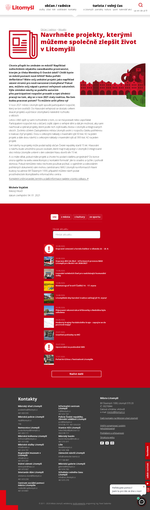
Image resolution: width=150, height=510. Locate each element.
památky (99, 9)
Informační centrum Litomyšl (69, 407)
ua (135, 10)
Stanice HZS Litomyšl (69, 427)
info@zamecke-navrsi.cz (69, 456)
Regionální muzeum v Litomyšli (29, 454)
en (138, 10)
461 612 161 (63, 414)
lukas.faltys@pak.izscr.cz (69, 430)
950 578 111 (63, 433)
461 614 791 (23, 450)
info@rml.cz (23, 458)
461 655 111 (23, 433)
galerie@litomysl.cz (66, 467)
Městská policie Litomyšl (31, 416)
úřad (48, 9)
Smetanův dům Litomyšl (31, 472)
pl (144, 10)
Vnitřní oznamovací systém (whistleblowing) (112, 427)
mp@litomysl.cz (24, 420)
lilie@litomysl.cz (65, 447)
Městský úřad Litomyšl (30, 406)
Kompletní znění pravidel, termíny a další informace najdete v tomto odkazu (47, 178)
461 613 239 (23, 479)
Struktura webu (107, 437)
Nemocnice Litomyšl (28, 427)
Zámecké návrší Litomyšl (71, 453)
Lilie (60, 444)
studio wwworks (79, 503)
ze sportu (95, 216)
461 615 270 (63, 480)
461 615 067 (23, 469)
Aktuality (62, 29)
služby (42, 9)
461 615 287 (23, 460)
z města (65, 216)
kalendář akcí (125, 9)
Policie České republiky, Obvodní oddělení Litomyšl (72, 418)
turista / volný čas (107, 5)
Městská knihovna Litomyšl (32, 436)
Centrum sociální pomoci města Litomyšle (31, 484)
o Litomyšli (88, 9)
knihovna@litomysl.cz (27, 439)
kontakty (72, 9)
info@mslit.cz (24, 447)
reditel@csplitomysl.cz (28, 488)
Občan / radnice (48, 29)
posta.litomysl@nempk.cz (29, 430)
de (141, 10)
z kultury (80, 216)
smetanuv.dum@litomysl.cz (30, 476)
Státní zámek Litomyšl (30, 463)
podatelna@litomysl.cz (28, 410)
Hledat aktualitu (60, 229)
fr (146, 10)
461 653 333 (23, 413)
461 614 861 (23, 490)
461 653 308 (63, 450)
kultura (108, 9)
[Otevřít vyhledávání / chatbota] (140, 5)
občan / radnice (57, 5)
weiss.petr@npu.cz (26, 467)
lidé (54, 9)
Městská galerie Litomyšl (71, 463)
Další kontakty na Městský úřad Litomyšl (119, 418)
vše (54, 216)
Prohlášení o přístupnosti (112, 433)
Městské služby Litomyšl (31, 444)
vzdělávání (62, 9)
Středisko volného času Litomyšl (70, 473)
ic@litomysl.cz (64, 411)
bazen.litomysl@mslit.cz (68, 439)
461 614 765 (63, 469)
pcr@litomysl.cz (65, 422)
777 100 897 (63, 460)
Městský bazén (66, 436)
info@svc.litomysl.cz (67, 477)
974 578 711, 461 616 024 (69, 424)
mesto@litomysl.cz (116, 412)
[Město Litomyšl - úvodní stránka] (18, 7)
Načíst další (76, 373)
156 (19, 424)
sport (115, 9)
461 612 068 (23, 441)
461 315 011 (63, 441)
